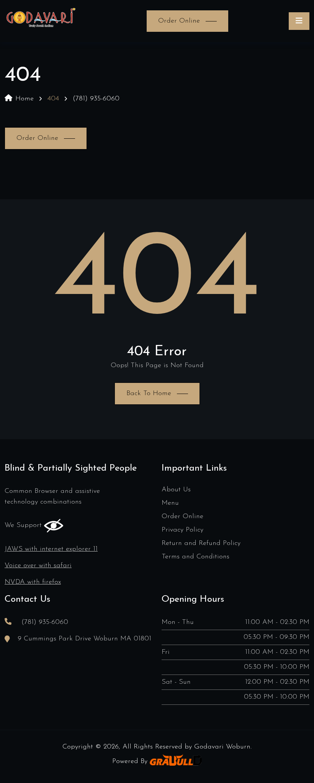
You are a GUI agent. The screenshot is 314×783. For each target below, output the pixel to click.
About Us (176, 489)
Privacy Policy (182, 530)
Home (24, 98)
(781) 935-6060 (96, 98)
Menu (170, 503)
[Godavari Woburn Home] (40, 21)
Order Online (182, 516)
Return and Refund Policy (201, 543)
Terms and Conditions (195, 556)
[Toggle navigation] (299, 21)
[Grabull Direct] (176, 761)
